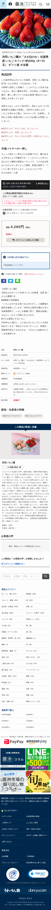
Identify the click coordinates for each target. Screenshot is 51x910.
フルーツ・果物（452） (10, 600)
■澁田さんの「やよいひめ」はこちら (18, 128)
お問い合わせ (7, 842)
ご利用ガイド (7, 823)
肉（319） (30, 600)
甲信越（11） (7, 682)
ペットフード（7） (33, 670)
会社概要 (5, 856)
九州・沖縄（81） (8, 701)
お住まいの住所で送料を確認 (14, 187)
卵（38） (29, 625)
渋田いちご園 (18, 350)
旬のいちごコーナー (33, 416)
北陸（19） (30, 689)
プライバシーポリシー (10, 863)
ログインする (7, 816)
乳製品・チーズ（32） (10, 632)
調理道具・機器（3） (9, 651)
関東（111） (30, 676)
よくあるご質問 (32, 823)
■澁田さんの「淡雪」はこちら (15, 132)
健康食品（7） (31, 638)
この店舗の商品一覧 (13, 467)
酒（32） (29, 632)
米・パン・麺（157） (10, 594)
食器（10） (6, 657)
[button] (38, 874)
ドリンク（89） (7, 619)
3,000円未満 (6, 715)
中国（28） (6, 695)
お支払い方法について (10, 829)
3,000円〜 (30, 715)
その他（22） (7, 625)
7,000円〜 (30, 721)
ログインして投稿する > (14, 564)
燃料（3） (5, 644)
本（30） (29, 644)
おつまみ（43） (32, 663)
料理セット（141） (33, 619)
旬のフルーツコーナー (12, 416)
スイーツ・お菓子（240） (35, 613)
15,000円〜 (30, 727)
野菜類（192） (31, 594)
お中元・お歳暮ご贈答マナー (36, 835)
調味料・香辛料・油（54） (11, 638)
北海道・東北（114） (10, 676)
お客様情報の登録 (32, 816)
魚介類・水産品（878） (10, 607)
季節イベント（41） (33, 701)
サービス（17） (32, 651)
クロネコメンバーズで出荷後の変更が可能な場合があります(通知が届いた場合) (25, 202)
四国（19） (30, 695)
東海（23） (30, 682)
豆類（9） (30, 607)
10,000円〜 (6, 727)
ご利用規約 (30, 856)
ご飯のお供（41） (8, 663)
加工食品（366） (8, 613)
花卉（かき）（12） (33, 657)
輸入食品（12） (7, 670)
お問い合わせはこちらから (34, 274)
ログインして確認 (23, 373)
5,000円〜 (5, 721)
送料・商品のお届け (33, 829)
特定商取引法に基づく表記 (36, 863)
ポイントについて (8, 835)
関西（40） (6, 689)
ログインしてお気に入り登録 (27, 240)
